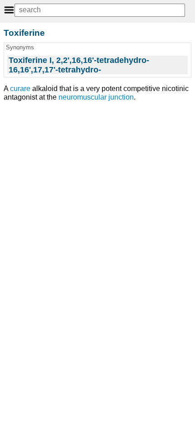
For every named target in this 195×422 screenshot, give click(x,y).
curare (20, 88)
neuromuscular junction (96, 97)
